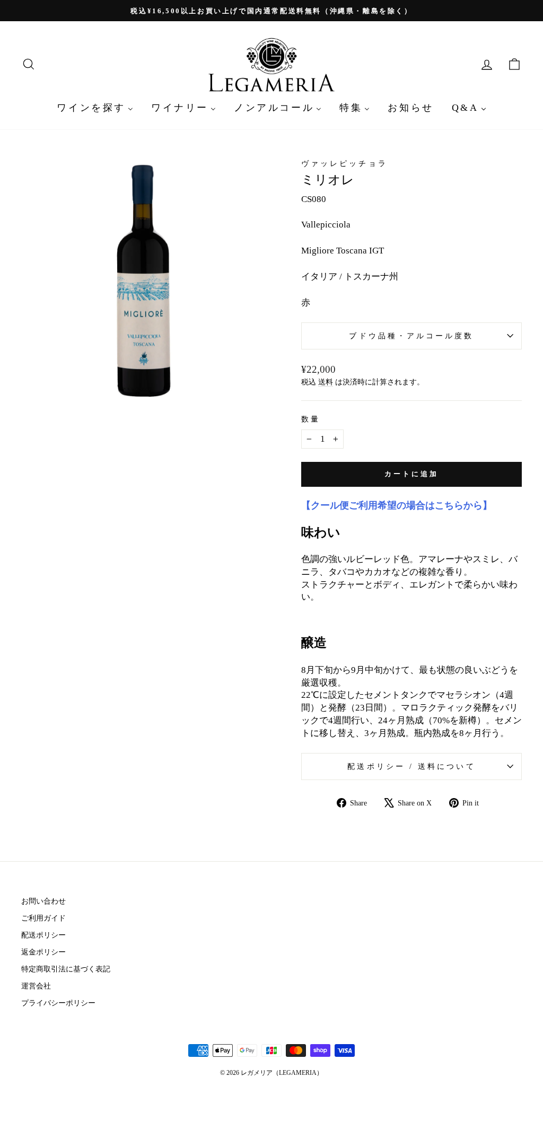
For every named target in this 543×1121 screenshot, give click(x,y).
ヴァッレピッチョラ (344, 164)
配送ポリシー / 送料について (411, 766)
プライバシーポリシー (58, 1003)
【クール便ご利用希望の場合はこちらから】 (396, 505)
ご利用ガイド (43, 918)
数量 (310, 419)
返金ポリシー (43, 952)
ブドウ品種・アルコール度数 (411, 336)
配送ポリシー (43, 935)
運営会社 (36, 986)
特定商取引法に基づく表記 (65, 969)
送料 (325, 382)
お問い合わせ (43, 901)
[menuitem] (95, 107)
